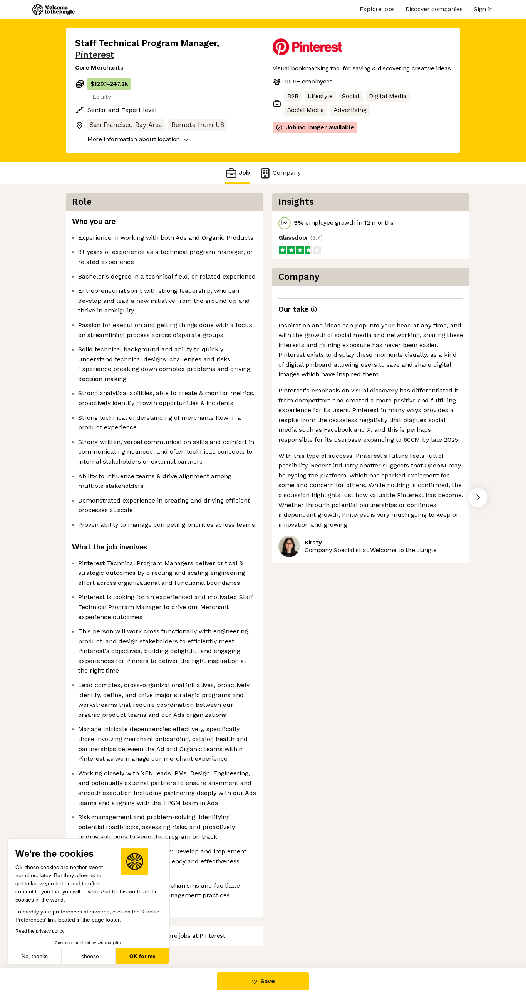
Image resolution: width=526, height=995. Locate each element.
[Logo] (53, 9)
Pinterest (94, 55)
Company (287, 172)
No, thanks (35, 956)
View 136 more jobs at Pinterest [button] (180, 935)
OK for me (142, 956)
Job (244, 172)
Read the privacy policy (39, 931)
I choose (88, 956)
